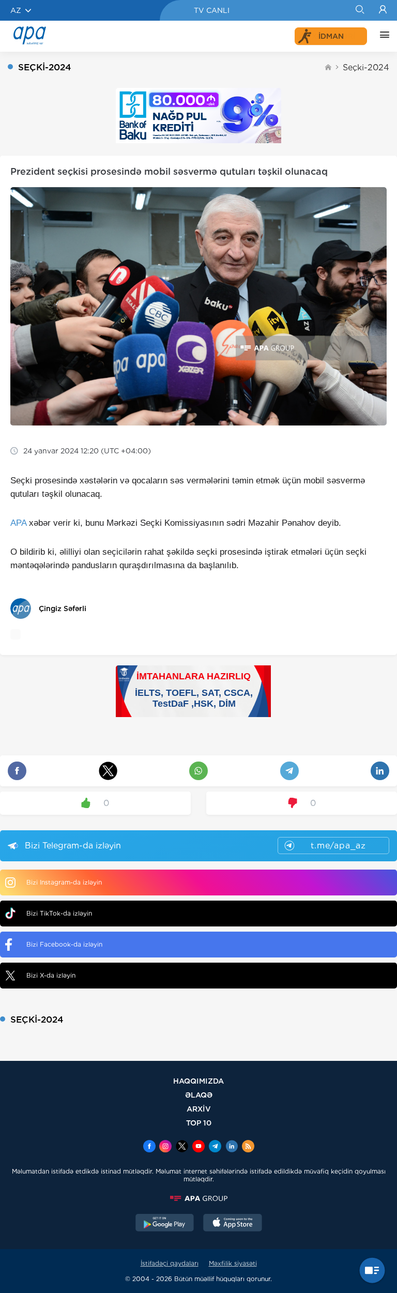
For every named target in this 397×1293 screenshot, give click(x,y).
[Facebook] (149, 1147)
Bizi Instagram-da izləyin (64, 882)
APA (18, 523)
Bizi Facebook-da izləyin (64, 944)
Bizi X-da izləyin (50, 975)
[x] (182, 1147)
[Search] (359, 10)
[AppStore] (232, 1224)
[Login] (383, 10)
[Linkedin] (231, 1147)
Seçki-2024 (366, 67)
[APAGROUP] (198, 1198)
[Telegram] (215, 1147)
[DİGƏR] (382, 36)
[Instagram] (165, 1147)
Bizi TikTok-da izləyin (59, 913)
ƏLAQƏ (198, 1094)
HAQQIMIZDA (198, 1080)
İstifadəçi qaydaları (169, 1263)
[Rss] (248, 1147)
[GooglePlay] (164, 1224)
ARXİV (199, 1108)
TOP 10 (198, 1122)
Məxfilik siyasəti (233, 1263)
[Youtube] (198, 1147)
